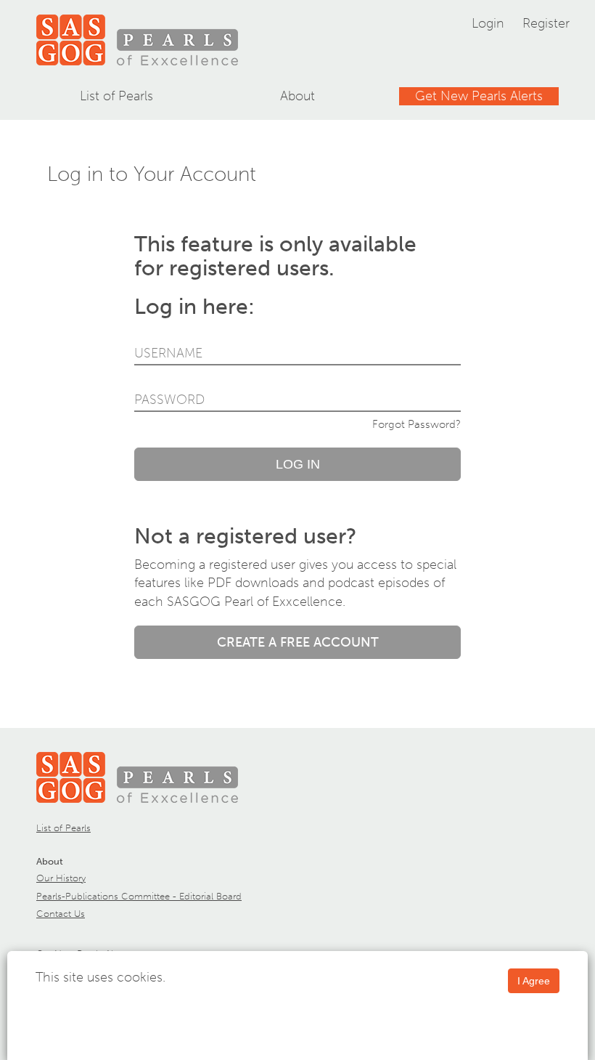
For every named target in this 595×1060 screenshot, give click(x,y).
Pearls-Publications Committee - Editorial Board (139, 896)
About (297, 96)
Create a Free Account (298, 642)
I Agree (533, 981)
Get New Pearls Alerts (479, 96)
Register (546, 23)
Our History (61, 878)
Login (488, 23)
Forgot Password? (416, 424)
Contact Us (60, 913)
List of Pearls (116, 96)
